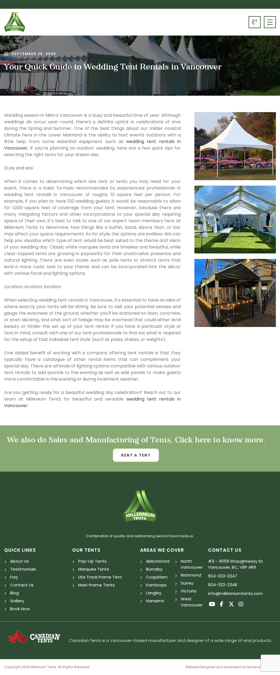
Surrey (187, 583)
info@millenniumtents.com (235, 593)
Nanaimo (155, 601)
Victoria (188, 591)
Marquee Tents (93, 569)
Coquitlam (157, 577)
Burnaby (154, 569)
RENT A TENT (136, 455)
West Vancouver (192, 602)
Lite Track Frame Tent (100, 577)
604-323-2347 (255, 22)
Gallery (17, 601)
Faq (14, 577)
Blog (14, 593)
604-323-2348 (222, 585)
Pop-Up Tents (92, 561)
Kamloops (156, 585)
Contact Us (22, 585)
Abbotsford (158, 561)
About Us (19, 561)
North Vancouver (192, 564)
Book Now (20, 609)
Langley (153, 593)
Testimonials (23, 569)
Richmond (191, 575)
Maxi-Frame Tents (96, 585)
